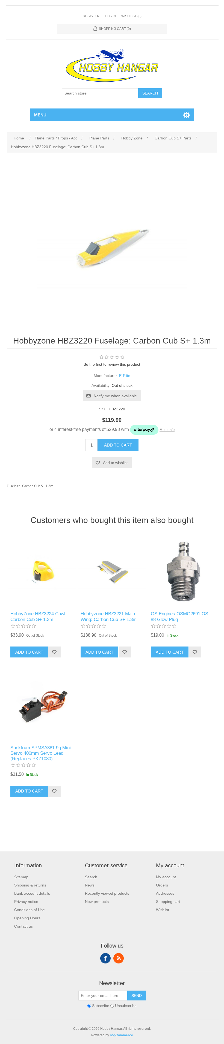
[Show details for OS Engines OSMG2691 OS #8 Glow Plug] (182, 571)
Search (150, 93)
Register (91, 16)
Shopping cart (168, 901)
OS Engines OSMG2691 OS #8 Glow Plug (179, 616)
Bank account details (32, 893)
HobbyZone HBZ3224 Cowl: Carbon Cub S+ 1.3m (38, 616)
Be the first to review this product (112, 364)
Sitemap (21, 877)
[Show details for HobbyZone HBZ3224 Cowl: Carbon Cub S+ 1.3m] (42, 571)
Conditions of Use (29, 910)
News (90, 885)
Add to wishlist (115, 462)
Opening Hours (27, 918)
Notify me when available (115, 396)
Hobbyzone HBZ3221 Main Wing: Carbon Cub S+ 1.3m (109, 616)
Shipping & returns (30, 885)
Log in (110, 16)
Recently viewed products (107, 893)
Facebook (105, 958)
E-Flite (124, 375)
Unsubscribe (126, 1005)
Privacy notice (26, 901)
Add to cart (118, 445)
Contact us (23, 926)
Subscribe (100, 1005)
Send (136, 995)
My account (166, 877)
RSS (118, 958)
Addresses (165, 893)
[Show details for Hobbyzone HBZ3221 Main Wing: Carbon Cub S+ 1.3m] (112, 571)
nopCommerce (121, 1035)
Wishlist (162, 910)
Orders (162, 885)
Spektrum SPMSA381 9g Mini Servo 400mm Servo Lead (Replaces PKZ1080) (40, 753)
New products (97, 901)
